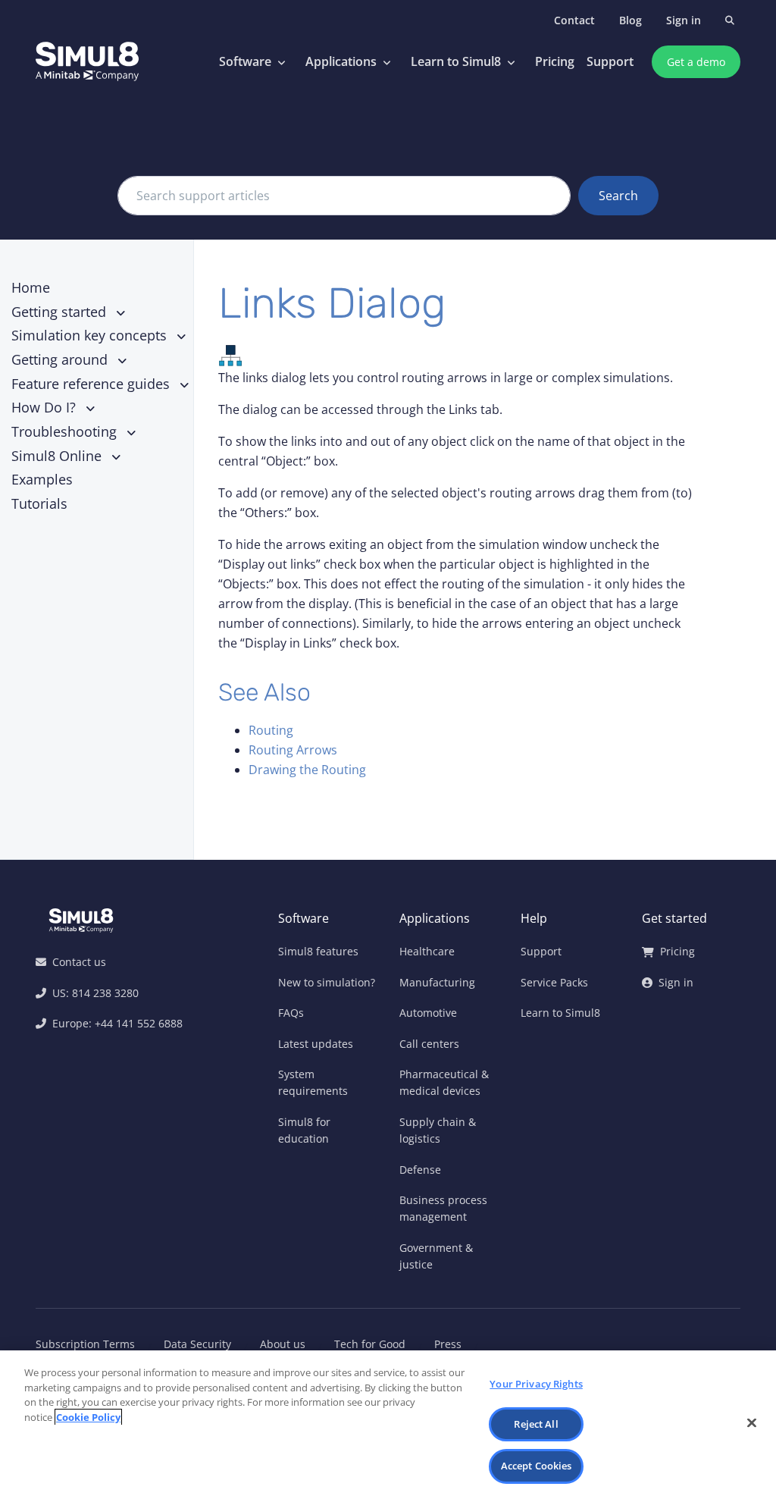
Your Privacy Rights (536, 1384)
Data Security (197, 1344)
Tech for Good (369, 1344)
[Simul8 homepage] (87, 62)
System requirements (313, 1082)
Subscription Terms (85, 1344)
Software (245, 61)
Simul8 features (318, 951)
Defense (420, 1169)
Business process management (443, 1208)
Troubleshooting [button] (65, 431)
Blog (630, 20)
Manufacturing (437, 982)
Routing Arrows (293, 750)
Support (610, 61)
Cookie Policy (88, 1417)
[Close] (751, 1423)
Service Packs (554, 982)
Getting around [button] (61, 359)
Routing (271, 730)
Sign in (683, 20)
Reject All (536, 1424)
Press (448, 1344)
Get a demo (696, 62)
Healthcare (427, 951)
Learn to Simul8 (456, 61)
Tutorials (39, 503)
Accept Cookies (536, 1465)
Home (30, 287)
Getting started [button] (60, 312)
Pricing (554, 61)
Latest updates (315, 1043)
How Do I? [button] (45, 407)
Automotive (428, 1012)
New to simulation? (326, 982)
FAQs (291, 1012)
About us (282, 1344)
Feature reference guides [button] (92, 384)
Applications (341, 61)
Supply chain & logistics (437, 1130)
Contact (574, 20)
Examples (42, 479)
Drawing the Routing (307, 769)
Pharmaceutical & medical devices (444, 1082)
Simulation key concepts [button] (91, 335)
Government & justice (436, 1256)
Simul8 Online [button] (58, 456)
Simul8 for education (304, 1130)
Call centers (429, 1043)
